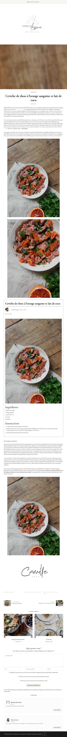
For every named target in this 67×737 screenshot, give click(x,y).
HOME (28, 1)
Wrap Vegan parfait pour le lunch (18, 639)
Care (37, 1)
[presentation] (6, 626)
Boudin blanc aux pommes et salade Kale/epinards (32, 592)
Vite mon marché (20, 109)
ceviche (5, 128)
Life (34, 1)
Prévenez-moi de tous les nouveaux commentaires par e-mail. (34, 676)
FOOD (31, 1)
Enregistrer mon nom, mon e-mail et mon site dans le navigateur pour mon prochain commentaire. (34, 672)
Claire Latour (14, 720)
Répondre (57, 710)
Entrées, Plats (33, 92)
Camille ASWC (22, 309)
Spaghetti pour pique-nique (9, 592)
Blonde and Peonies (16, 702)
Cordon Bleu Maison (48, 639)
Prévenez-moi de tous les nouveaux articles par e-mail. (34, 680)
